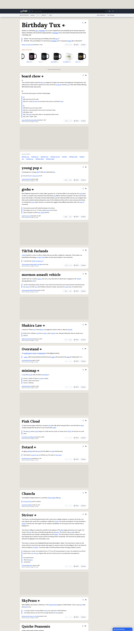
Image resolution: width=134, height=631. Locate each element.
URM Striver (29, 565)
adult (37, 172)
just (30, 176)
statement (41, 353)
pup (37, 176)
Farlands (38, 261)
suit (36, 31)
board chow (24, 120)
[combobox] (69, 11)
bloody (43, 212)
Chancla (23, 505)
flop (59, 498)
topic (34, 353)
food (30, 114)
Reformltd (31, 339)
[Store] (109, 11)
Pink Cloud (24, 437)
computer (58, 85)
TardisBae (29, 505)
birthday (42, 31)
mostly (30, 375)
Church (27, 287)
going (33, 455)
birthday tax (34, 157)
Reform (41, 330)
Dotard (23, 458)
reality (54, 428)
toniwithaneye (31, 437)
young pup (24, 179)
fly (56, 613)
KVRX (35, 290)
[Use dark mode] (113, 11)
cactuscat (28, 216)
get (38, 455)
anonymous (29, 458)
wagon (39, 279)
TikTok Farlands (25, 264)
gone (57, 532)
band (47, 210)
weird (39, 257)
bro (42, 261)
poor (80, 605)
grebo (23, 216)
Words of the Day (24, 15)
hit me (30, 501)
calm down (58, 455)
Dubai (45, 333)
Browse (32, 15)
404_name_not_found (33, 616)
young (34, 176)
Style (50, 15)
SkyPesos (24, 616)
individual (29, 451)
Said (43, 257)
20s (54, 172)
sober (82, 425)
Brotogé (31, 45)
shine (69, 41)
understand (27, 353)
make (52, 451)
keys (42, 82)
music (80, 194)
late (45, 172)
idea (68, 357)
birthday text (44, 157)
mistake (70, 330)
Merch (84, 45)
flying (49, 498)
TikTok (24, 255)
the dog (30, 179)
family (79, 279)
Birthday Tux (25, 45)
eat (68, 85)
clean (35, 101)
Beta (62, 530)
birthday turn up (55, 157)
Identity (44, 15)
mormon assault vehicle (27, 290)
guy (29, 431)
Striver (23, 565)
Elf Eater (30, 360)
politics (36, 547)
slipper (53, 498)
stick (62, 101)
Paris (46, 611)
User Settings (110, 15)
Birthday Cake (73, 157)
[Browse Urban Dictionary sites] (25, 11)
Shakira (53, 333)
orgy (56, 39)
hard (25, 607)
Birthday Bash (40, 159)
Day (36, 287)
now (39, 212)
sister (53, 357)
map (24, 375)
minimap (24, 386)
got (37, 553)
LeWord (29, 386)
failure (56, 534)
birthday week (50, 159)
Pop (54, 196)
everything (45, 375)
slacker (24, 524)
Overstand (24, 360)
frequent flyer (53, 605)
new (49, 425)
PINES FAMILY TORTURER (36, 264)
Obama (30, 560)
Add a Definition (101, 15)
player (42, 378)
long (39, 451)
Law (34, 330)
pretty (36, 431)
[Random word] (105, 11)
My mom (25, 501)
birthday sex (29, 159)
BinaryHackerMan (33, 120)
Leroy (25, 357)
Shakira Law (24, 339)
